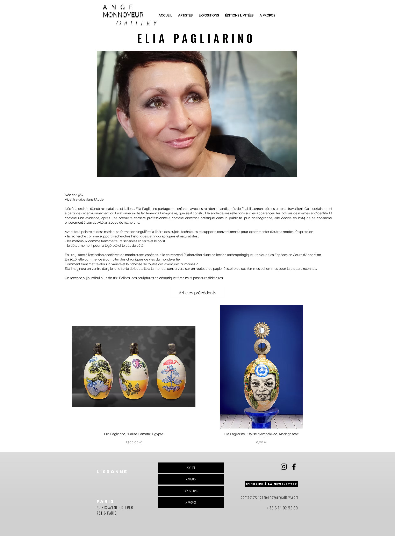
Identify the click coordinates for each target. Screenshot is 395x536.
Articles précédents (197, 292)
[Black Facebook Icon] (294, 466)
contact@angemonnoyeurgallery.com (269, 497)
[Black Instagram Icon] (284, 466)
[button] (197, 114)
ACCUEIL (191, 467)
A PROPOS (191, 502)
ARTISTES (191, 479)
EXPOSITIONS (191, 491)
